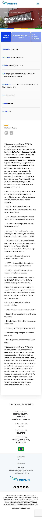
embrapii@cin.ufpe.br (15, 65)
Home (5, 12)
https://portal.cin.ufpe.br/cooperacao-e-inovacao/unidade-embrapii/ (18, 75)
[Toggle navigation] (38, 3)
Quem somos (21, 456)
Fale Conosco (21, 463)
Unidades (21, 460)
